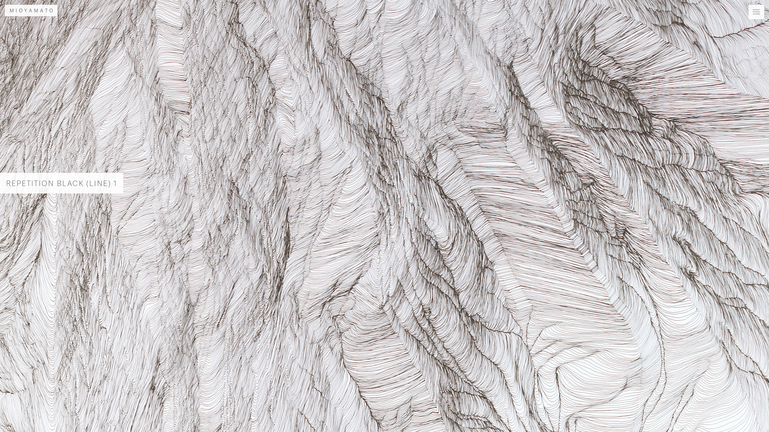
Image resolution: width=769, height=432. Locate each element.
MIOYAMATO (32, 10)
